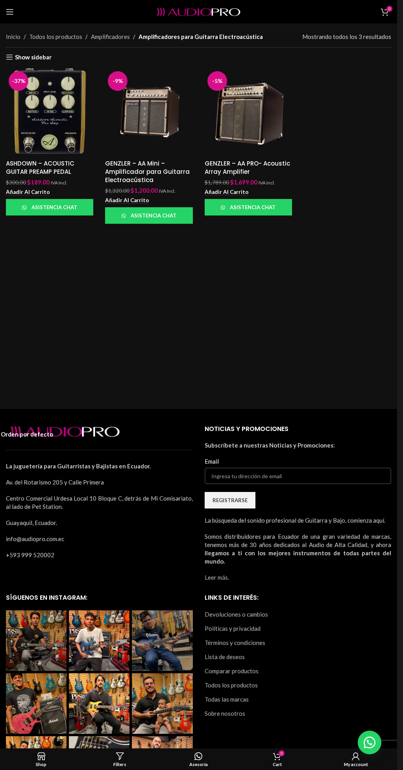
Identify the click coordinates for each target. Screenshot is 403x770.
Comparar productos (232, 670)
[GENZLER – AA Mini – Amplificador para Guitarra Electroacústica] (148, 112)
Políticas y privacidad (233, 628)
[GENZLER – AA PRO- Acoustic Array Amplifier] (248, 112)
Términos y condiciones (235, 642)
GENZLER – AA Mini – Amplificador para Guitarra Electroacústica (147, 171)
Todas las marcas (227, 699)
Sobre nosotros (225, 713)
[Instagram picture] (36, 640)
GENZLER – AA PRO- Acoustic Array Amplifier (247, 167)
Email (212, 461)
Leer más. (217, 577)
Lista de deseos (225, 656)
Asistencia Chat (54, 207)
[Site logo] (198, 11)
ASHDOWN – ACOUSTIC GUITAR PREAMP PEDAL (40, 167)
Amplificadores (110, 36)
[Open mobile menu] (10, 12)
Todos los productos (231, 685)
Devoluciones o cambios (236, 614)
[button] (28, 192)
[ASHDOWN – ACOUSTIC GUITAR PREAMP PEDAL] (49, 112)
